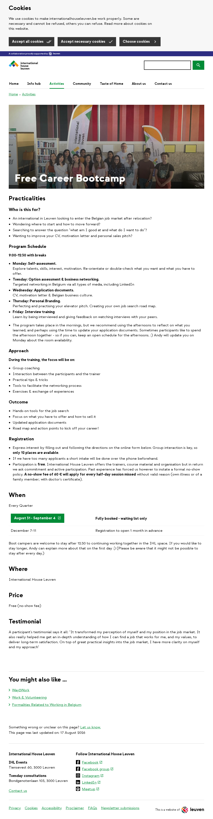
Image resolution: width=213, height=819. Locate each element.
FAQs (92, 808)
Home (14, 84)
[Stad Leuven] (54, 53)
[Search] (198, 65)
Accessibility (52, 808)
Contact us (163, 84)
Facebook (92, 762)
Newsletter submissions (120, 808)
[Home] (23, 65)
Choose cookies (137, 41)
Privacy (15, 808)
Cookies (31, 808)
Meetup (90, 789)
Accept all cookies (28, 41)
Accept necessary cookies (83, 41)
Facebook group (98, 769)
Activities (57, 84)
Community (82, 84)
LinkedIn (91, 782)
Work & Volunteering (29, 697)
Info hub (34, 84)
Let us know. (90, 727)
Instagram (93, 776)
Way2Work (20, 690)
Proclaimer (75, 808)
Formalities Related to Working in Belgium (46, 704)
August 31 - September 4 (39, 520)
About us (139, 84)
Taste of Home (111, 84)
